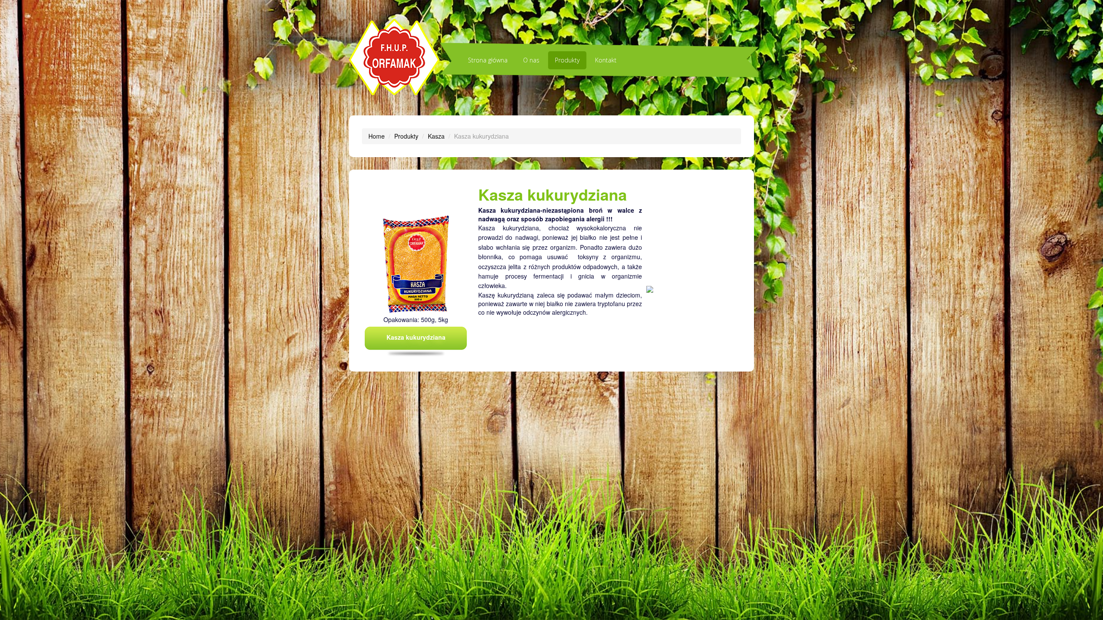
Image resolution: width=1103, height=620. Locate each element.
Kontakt (606, 60)
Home (376, 136)
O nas (531, 60)
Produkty (567, 60)
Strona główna (488, 60)
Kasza (436, 136)
